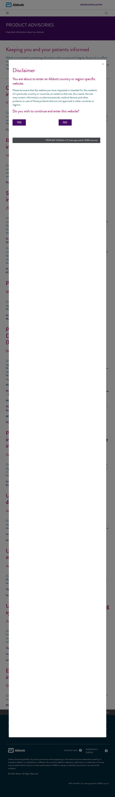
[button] (19, 122)
